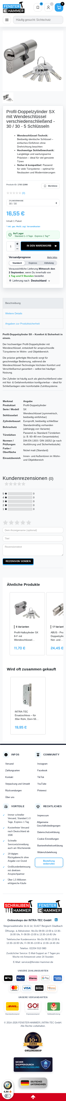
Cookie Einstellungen (48, 839)
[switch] (8, 1096)
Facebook (42, 770)
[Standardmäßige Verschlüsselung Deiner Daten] (33, 1064)
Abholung (49, 263)
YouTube (41, 784)
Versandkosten (33, 227)
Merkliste (52, 186)
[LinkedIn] (56, 919)
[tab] (33, 303)
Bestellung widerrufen (49, 862)
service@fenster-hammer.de (37, 962)
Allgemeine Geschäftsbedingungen (48, 824)
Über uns (9, 797)
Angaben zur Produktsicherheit (22, 323)
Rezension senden (18, 561)
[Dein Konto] (48, 7)
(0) (23, 193)
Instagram (42, 763)
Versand (9, 763)
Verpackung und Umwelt (17, 784)
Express (33, 263)
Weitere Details (13, 313)
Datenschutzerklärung (48, 832)
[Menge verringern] (17, 248)
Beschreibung (13, 303)
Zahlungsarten (12, 770)
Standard (17, 263)
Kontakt (9, 777)
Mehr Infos (52, 257)
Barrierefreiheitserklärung (50, 845)
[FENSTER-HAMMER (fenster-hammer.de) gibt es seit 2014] (33, 1041)
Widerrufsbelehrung (47, 852)
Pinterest (41, 790)
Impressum (43, 815)
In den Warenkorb (39, 246)
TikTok (40, 777)
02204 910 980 (37, 948)
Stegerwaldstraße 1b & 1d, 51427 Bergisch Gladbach (33, 926)
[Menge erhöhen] (17, 243)
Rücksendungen (13, 790)
